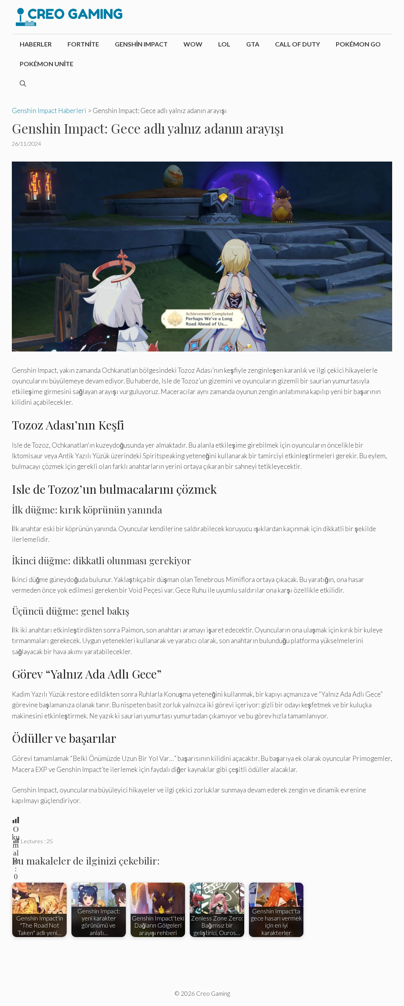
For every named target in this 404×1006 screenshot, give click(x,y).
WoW (192, 44)
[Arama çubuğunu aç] (23, 83)
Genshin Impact (141, 44)
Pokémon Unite (46, 63)
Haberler (36, 44)
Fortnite (83, 44)
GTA (252, 44)
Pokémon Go (358, 44)
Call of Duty (297, 44)
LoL (224, 44)
